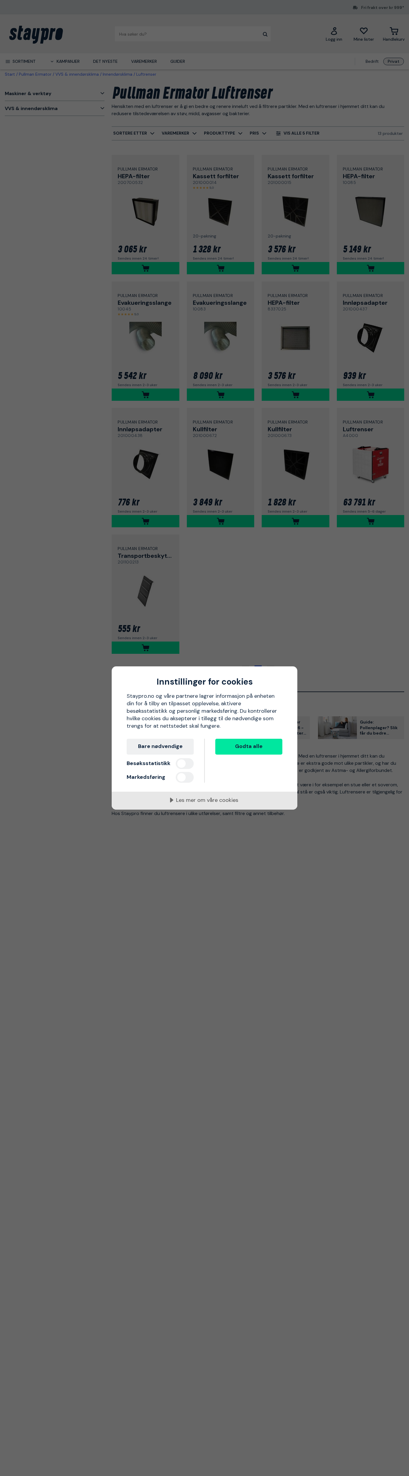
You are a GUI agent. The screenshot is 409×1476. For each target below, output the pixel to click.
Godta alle (249, 746)
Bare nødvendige (160, 746)
